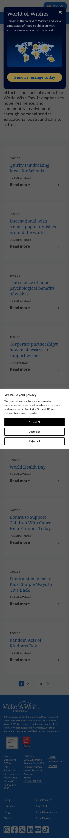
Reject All (34, 441)
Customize (35, 431)
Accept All (34, 421)
